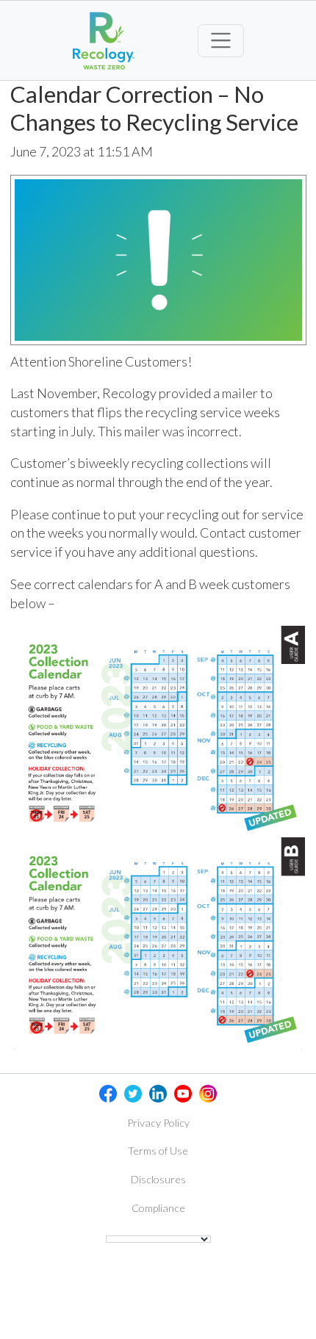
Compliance (158, 1208)
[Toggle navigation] (221, 40)
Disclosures (158, 1179)
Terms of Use (158, 1150)
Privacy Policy (158, 1122)
